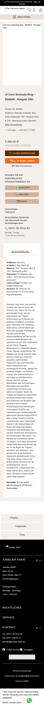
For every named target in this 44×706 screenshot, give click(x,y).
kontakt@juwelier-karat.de (13, 642)
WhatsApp (24, 188)
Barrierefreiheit (32, 676)
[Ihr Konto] (34, 10)
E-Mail (23, 201)
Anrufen (23, 195)
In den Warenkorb (24, 153)
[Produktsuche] (29, 10)
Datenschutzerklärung (22, 671)
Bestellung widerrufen (22, 657)
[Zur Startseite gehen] (7, 8)
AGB (26, 681)
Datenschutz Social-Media (15, 676)
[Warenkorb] (40, 10)
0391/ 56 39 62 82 (19, 228)
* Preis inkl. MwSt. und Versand (18, 145)
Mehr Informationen (13, 125)
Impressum (20, 681)
